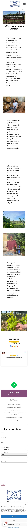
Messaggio (3, 462)
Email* (2, 442)
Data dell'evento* (5, 447)
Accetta (14, 516)
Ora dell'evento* (5, 452)
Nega (14, 520)
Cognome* (3, 437)
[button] (26, 504)
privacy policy (16, 527)
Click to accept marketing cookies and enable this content (14, 17)
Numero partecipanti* (6, 457)
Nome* (2, 432)
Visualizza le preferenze (14, 524)
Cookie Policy (10, 527)
